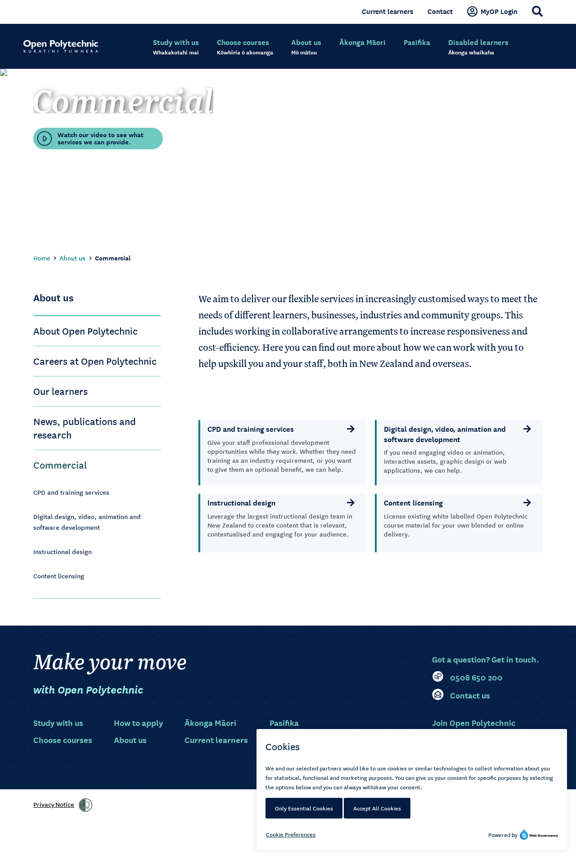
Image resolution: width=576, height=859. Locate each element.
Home (41, 257)
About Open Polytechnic (85, 330)
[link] (85, 805)
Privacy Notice (53, 804)
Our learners (60, 391)
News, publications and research (84, 427)
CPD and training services (71, 492)
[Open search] (537, 11)
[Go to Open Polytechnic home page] (61, 46)
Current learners (387, 11)
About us (72, 257)
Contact (440, 11)
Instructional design (62, 551)
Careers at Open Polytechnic (95, 360)
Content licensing (58, 575)
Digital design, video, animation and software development (87, 522)
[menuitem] (176, 47)
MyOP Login (499, 11)
